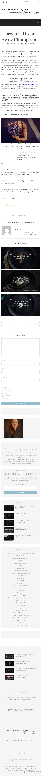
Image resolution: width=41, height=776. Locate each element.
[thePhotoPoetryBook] (20, 11)
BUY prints (20, 568)
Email (3, 368)
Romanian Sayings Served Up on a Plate (20, 598)
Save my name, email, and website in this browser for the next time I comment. (5, 392)
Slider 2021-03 (20, 603)
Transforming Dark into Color (20, 615)
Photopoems (20, 590)
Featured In (20, 580)
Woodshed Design (27, 770)
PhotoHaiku (20, 588)
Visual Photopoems (20, 625)
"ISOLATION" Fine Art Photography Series (20, 553)
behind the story (20, 563)
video (20, 623)
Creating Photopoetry (20, 570)
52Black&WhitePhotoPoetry (20, 558)
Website (4, 377)
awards (20, 560)
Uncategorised (20, 620)
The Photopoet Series (20, 608)
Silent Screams (20, 600)
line (6, 174)
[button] (38, 22)
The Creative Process (20, 605)
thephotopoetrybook (27, 43)
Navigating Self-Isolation (20, 585)
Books (20, 565)
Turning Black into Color (20, 618)
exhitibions (20, 578)
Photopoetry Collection (20, 595)
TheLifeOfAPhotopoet (20, 613)
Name (3, 360)
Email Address (21, 484)
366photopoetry (20, 555)
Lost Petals (20, 583)
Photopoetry (20, 593)
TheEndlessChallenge (20, 610)
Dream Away (20, 30)
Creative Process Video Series (20, 573)
